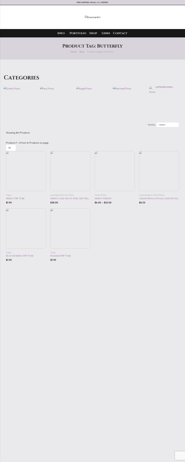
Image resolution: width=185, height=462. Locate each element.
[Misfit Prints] (115, 170)
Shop (81, 51)
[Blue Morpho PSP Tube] (26, 228)
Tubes (8, 195)
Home (74, 51)
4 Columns (83, 124)
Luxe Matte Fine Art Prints (62, 195)
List (71, 124)
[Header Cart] (178, 17)
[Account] (167, 17)
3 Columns (79, 124)
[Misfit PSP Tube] (26, 170)
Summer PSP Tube (60, 255)
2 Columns (75, 124)
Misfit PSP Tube (15, 198)
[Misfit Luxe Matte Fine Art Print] (70, 170)
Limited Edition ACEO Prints (151, 195)
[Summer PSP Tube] (70, 228)
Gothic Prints (100, 195)
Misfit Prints (103, 198)
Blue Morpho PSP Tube (20, 255)
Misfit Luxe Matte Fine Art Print (70, 198)
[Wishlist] (173, 17)
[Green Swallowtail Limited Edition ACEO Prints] (159, 170)
